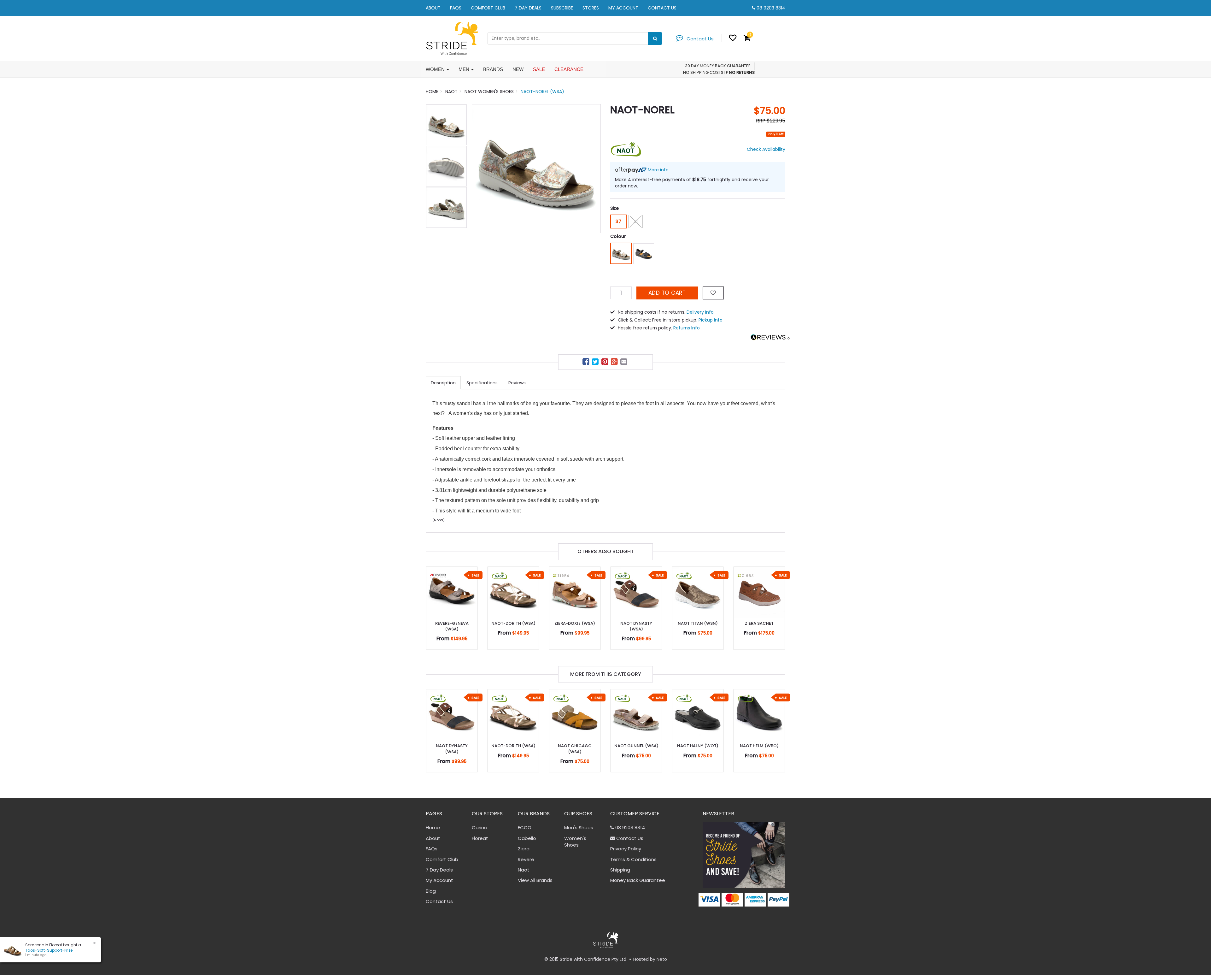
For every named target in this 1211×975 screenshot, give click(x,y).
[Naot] (626, 149)
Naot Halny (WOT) (697, 746)
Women (436, 69)
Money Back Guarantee (637, 880)
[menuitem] (586, 362)
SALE (539, 69)
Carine (479, 827)
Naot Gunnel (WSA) (636, 746)
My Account (623, 8)
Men (465, 69)
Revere (526, 859)
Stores (590, 8)
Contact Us (662, 8)
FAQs (455, 8)
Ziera (523, 848)
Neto (662, 959)
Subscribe (562, 8)
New (518, 69)
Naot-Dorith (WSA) (513, 623)
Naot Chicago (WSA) (575, 748)
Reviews (517, 383)
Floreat (480, 838)
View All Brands (535, 880)
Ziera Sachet (759, 623)
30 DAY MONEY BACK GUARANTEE (718, 66)
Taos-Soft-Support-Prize (46, 950)
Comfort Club (488, 8)
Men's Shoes (578, 827)
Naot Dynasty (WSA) (636, 626)
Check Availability (766, 149)
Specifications (482, 383)
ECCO (524, 827)
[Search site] (655, 38)
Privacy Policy (625, 848)
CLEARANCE (568, 69)
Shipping (620, 869)
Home (433, 827)
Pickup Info (711, 320)
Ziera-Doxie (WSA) (574, 623)
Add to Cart (667, 293)
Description (443, 383)
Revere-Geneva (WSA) (452, 626)
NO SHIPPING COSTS (703, 72)
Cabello (527, 838)
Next (593, 168)
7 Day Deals (528, 8)
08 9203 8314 (771, 8)
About (433, 8)
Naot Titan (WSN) (698, 623)
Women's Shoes (575, 841)
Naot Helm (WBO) (759, 746)
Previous (479, 168)
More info (657, 170)
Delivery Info (700, 312)
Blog (431, 891)
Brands (493, 69)
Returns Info (686, 328)
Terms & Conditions (633, 859)
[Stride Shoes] (452, 38)
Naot (523, 869)
